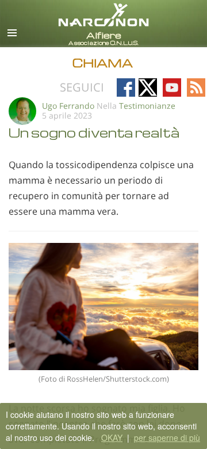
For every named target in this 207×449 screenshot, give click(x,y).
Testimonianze (147, 105)
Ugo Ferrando (68, 105)
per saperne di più (167, 437)
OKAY (111, 437)
